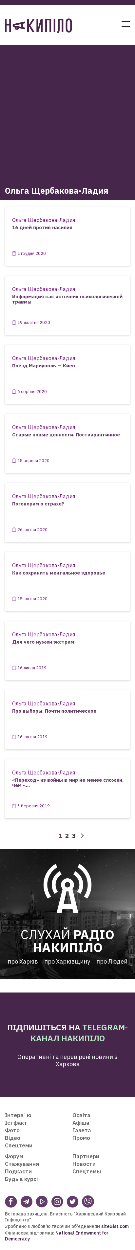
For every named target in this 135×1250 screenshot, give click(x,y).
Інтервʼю (18, 1115)
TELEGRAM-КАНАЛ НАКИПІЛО (79, 1032)
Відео (12, 1137)
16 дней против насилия (42, 227)
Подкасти (18, 1171)
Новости (84, 1163)
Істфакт (16, 1122)
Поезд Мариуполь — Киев (43, 365)
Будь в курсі (21, 1179)
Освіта (81, 1115)
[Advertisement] (67, 112)
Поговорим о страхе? (38, 504)
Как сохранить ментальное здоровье (58, 573)
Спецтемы (86, 1171)
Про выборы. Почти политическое (54, 711)
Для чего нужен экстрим (43, 642)
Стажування (22, 1163)
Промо (81, 1137)
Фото (12, 1130)
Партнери (85, 1156)
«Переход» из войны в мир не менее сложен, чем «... (68, 783)
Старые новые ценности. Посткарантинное (66, 434)
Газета (81, 1130)
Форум (14, 1156)
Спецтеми (18, 1145)
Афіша (80, 1122)
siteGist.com (115, 1226)
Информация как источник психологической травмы (67, 299)
